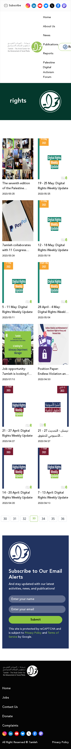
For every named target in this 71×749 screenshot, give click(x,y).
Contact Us (10, 707)
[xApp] (52, 5)
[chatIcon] (64, 5)
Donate (7, 716)
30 (5, 519)
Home (47, 17)
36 (62, 519)
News (46, 35)
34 (43, 519)
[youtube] (40, 5)
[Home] (25, 47)
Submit (35, 619)
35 (53, 519)
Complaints (10, 725)
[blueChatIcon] (46, 5)
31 (14, 519)
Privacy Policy (33, 633)
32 (24, 519)
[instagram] (28, 5)
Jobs (5, 697)
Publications (50, 44)
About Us (49, 26)
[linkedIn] (34, 5)
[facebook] (58, 5)
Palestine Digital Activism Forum (49, 69)
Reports (48, 53)
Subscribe (15, 5)
